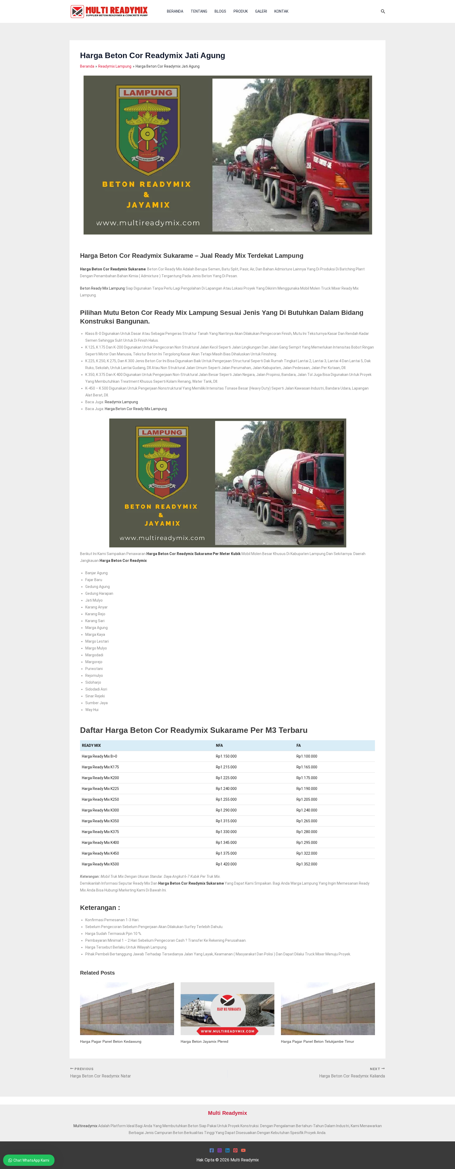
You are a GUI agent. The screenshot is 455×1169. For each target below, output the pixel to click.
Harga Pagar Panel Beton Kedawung (110, 1041)
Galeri (261, 11)
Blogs (220, 11)
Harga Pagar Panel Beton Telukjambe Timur (317, 1041)
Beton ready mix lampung (102, 288)
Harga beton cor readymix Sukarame (191, 883)
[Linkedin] (227, 1150)
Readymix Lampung (121, 402)
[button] (383, 11)
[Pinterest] (235, 1150)
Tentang (199, 11)
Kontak (281, 11)
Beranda (175, 11)
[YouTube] (243, 1150)
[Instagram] (219, 1150)
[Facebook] (211, 1150)
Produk (241, 11)
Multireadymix (85, 1126)
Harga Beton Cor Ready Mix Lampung (136, 409)
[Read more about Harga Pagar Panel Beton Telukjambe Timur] (328, 1008)
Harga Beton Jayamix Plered (204, 1041)
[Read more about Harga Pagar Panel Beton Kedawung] (127, 1008)
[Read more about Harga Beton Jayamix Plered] (228, 1008)
